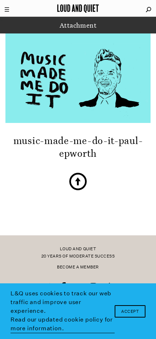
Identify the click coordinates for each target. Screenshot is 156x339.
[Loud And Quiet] (78, 8)
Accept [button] (130, 311)
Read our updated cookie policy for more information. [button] (62, 324)
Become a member (78, 267)
